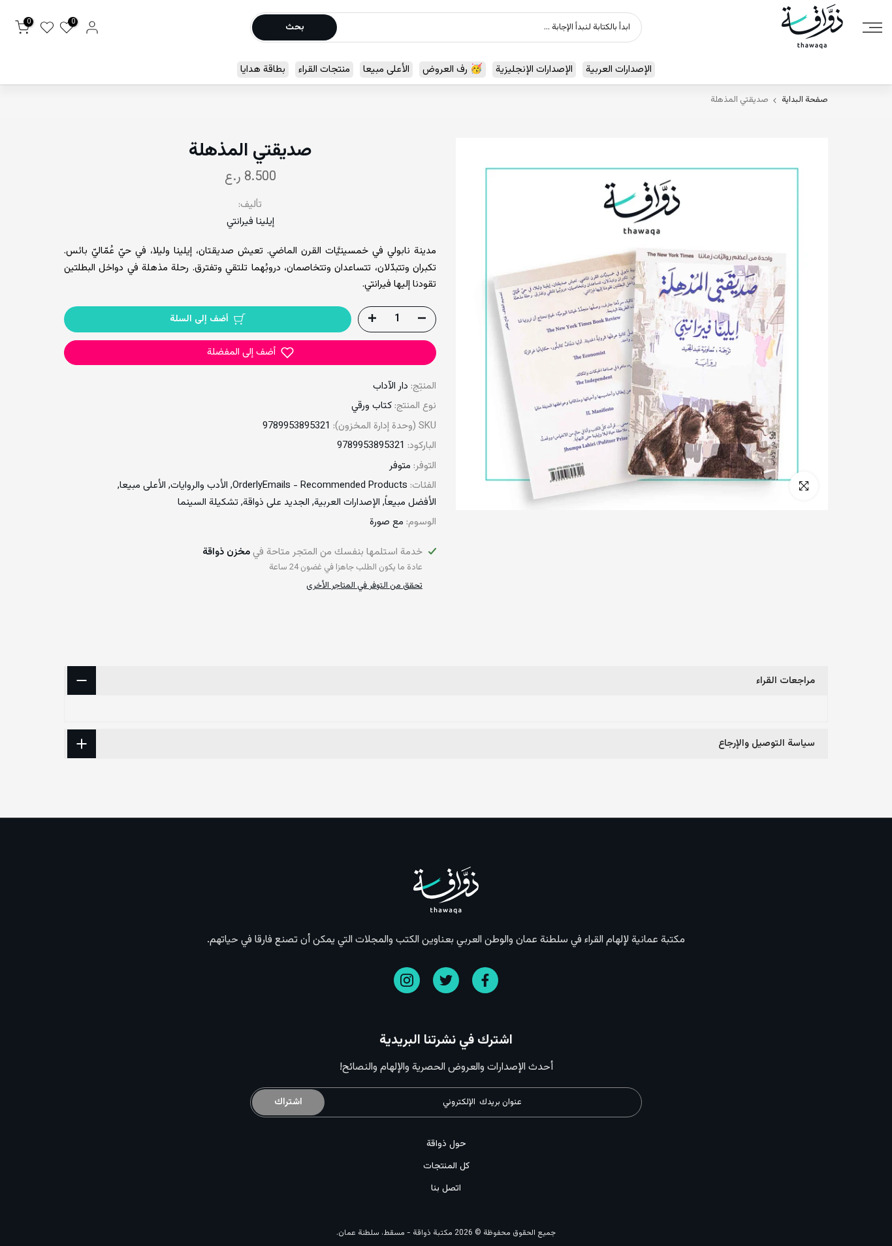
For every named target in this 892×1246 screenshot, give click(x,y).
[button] (250, 352)
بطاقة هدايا (262, 69)
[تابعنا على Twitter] (446, 980)
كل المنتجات (446, 1166)
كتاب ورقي (371, 405)
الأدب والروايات (199, 485)
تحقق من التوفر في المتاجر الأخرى (364, 586)
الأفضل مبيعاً (410, 502)
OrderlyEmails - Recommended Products (319, 485)
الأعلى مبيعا (386, 69)
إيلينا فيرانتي (250, 221)
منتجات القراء (324, 69)
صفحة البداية (805, 100)
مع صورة (387, 522)
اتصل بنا (446, 1188)
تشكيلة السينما (208, 502)
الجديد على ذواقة (276, 502)
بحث (294, 27)
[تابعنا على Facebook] (485, 980)
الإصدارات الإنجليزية (534, 69)
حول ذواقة (446, 1144)
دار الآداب (390, 386)
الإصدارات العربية (619, 69)
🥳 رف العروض (452, 69)
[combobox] (488, 27)
